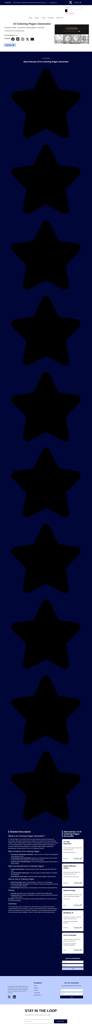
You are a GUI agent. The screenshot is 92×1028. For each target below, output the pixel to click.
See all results (69, 13)
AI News (37, 17)
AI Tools (43, 17)
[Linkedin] (14, 997)
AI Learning (51, 17)
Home (30, 17)
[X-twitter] (70, 2)
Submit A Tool (59, 17)
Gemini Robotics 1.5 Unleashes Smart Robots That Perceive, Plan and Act (29, 2)
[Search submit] (66, 10)
